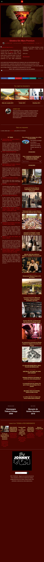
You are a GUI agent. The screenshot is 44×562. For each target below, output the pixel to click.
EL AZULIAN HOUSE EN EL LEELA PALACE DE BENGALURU (32, 366)
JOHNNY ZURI (9, 43)
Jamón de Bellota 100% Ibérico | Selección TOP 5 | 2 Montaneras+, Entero (11, 164)
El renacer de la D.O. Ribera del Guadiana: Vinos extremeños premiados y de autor (32, 299)
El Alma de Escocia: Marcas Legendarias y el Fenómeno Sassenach (31, 189)
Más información (26, 56)
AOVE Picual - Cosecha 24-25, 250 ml (10, 184)
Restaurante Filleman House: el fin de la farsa (32, 276)
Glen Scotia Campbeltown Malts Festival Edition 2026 (30, 429)
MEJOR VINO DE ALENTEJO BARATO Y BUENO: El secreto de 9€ (31, 255)
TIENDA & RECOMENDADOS (28, 43)
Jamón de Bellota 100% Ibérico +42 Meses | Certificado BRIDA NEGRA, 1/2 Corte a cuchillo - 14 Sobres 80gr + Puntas (11, 209)
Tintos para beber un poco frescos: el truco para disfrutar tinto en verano (32, 211)
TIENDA (11, 137)
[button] (40, 161)
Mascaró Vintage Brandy (39, 428)
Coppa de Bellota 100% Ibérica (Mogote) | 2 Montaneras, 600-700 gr (11, 139)
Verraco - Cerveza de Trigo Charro (9, 151)
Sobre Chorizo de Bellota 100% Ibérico (10, 178)
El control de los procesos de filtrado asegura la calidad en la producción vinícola (32, 344)
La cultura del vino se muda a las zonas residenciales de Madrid (31, 397)
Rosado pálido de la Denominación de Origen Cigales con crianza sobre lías (22, 431)
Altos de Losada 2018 (7, 103)
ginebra (11, 52)
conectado (12, 130)
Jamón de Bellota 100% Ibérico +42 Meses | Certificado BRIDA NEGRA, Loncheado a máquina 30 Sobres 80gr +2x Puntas (11, 250)
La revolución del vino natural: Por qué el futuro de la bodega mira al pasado (32, 385)
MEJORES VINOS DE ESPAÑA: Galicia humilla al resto (32, 391)
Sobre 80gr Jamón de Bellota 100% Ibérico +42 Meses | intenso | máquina (11, 223)
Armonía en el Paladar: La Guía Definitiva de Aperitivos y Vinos (32, 233)
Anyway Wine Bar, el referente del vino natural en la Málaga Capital (32, 321)
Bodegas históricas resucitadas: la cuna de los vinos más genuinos (32, 378)
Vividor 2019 (22, 103)
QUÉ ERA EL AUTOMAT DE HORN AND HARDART (32, 372)
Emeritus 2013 (36, 103)
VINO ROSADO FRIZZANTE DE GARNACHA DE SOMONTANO (13, 429)
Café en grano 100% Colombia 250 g (9, 195)
